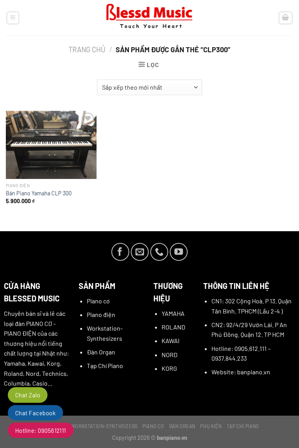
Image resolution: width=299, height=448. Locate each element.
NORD (170, 354)
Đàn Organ (101, 352)
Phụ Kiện (211, 426)
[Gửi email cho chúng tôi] (140, 252)
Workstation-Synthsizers (104, 426)
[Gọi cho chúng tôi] (159, 252)
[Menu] (13, 18)
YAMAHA (173, 313)
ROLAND (173, 327)
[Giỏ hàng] (286, 18)
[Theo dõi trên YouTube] (179, 252)
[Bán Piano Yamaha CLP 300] (51, 145)
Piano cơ (98, 301)
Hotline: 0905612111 (40, 430)
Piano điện (101, 314)
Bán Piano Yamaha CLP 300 (39, 193)
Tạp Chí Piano (105, 365)
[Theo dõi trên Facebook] (120, 252)
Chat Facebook (35, 412)
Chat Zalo (27, 394)
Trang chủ (87, 49)
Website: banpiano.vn (240, 371)
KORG (169, 368)
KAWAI (170, 340)
